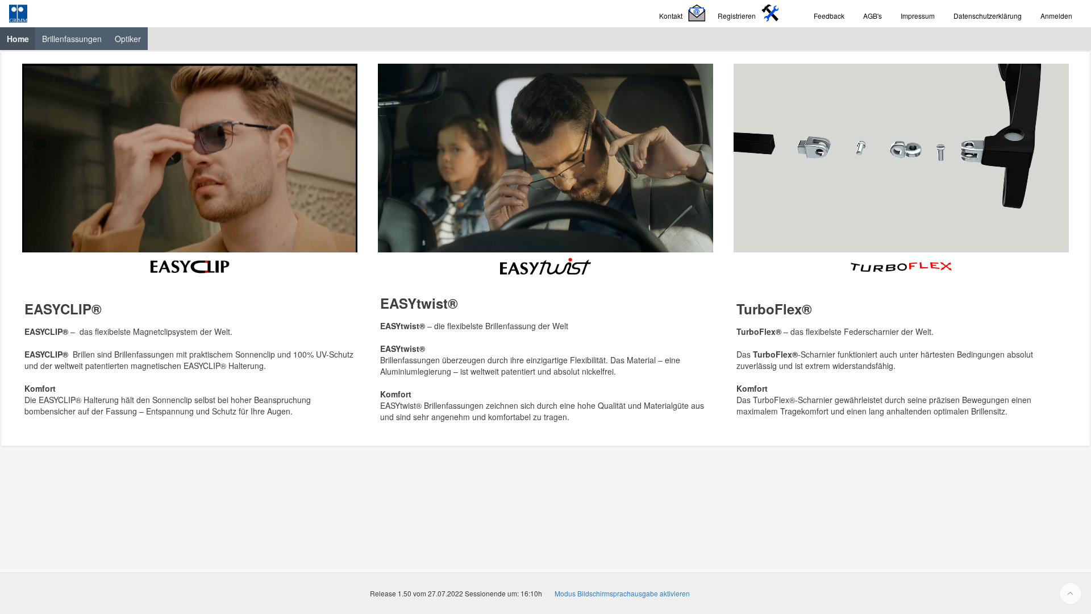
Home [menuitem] (21, 38)
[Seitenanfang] (1070, 593)
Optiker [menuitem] (128, 38)
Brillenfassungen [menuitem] (72, 38)
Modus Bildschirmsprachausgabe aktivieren (622, 593)
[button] (684, 14)
